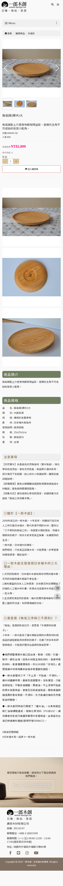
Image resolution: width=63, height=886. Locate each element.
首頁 (9, 33)
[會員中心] (57, 597)
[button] (57, 68)
